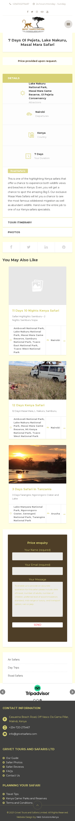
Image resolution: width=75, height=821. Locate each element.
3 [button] (41, 700)
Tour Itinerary (20, 222)
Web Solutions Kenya (47, 817)
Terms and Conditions (19, 802)
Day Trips (13, 667)
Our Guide (12, 758)
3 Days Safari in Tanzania (31, 489)
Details (14, 78)
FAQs (9, 771)
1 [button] (34, 700)
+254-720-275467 (19, 727)
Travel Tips (12, 794)
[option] (37, 690)
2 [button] (37, 700)
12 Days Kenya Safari (28, 405)
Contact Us (13, 775)
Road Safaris (17, 171)
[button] (2, 692)
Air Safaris (14, 659)
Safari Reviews (15, 766)
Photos (14, 232)
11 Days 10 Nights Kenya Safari (35, 310)
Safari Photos (14, 762)
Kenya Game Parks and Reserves (26, 798)
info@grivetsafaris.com (23, 733)
